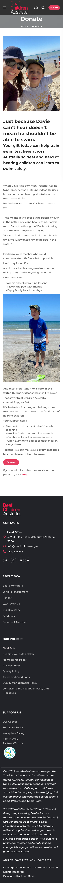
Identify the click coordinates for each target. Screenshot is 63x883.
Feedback (9, 616)
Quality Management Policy (20, 682)
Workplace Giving (13, 733)
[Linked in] (21, 560)
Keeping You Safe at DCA (18, 654)
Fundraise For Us (13, 727)
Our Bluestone (12, 610)
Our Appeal (10, 721)
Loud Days (27, 876)
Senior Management (15, 591)
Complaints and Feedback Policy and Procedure (26, 690)
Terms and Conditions (16, 677)
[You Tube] (28, 560)
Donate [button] (54, 7)
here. (25, 474)
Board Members (13, 585)
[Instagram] (13, 560)
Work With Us (11, 603)
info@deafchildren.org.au (23, 546)
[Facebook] (6, 560)
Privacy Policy (11, 665)
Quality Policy (11, 671)
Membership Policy (14, 659)
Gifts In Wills (10, 739)
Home (24, 26)
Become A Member (15, 622)
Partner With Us (13, 743)
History (7, 597)
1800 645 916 (15, 551)
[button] (35, 7)
